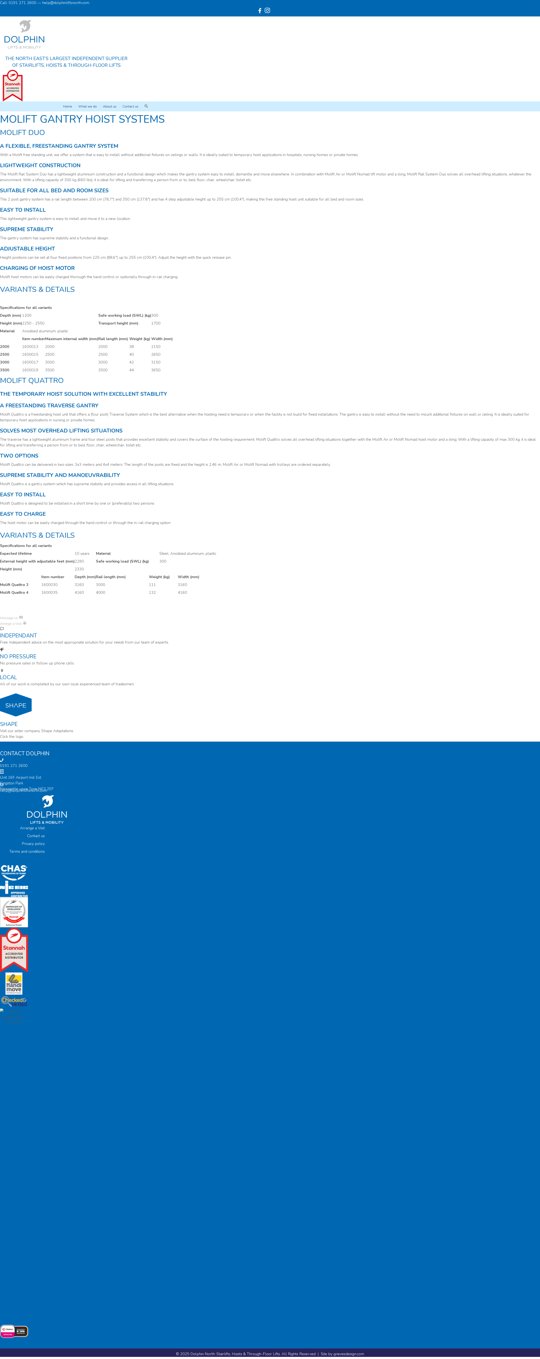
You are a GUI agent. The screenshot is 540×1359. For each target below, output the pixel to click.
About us (109, 106)
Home (67, 106)
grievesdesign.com (348, 1353)
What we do (87, 106)
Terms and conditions (27, 851)
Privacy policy (33, 843)
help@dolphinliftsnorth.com (23, 790)
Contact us (130, 106)
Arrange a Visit (32, 828)
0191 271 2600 (14, 765)
